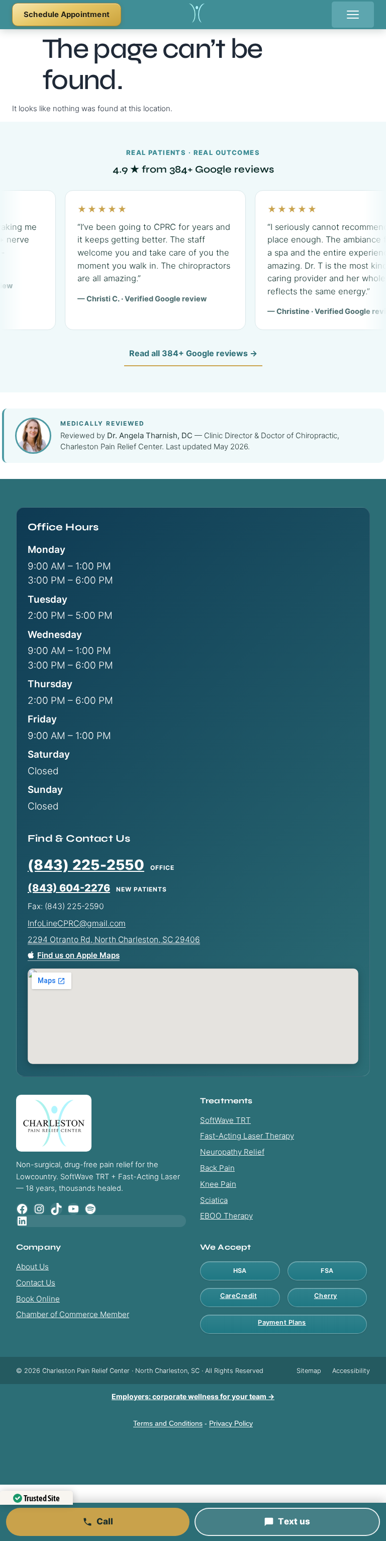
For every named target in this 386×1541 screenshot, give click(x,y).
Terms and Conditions (168, 1423)
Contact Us (35, 1282)
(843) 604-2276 (69, 888)
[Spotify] (90, 1209)
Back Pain (217, 1168)
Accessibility (351, 1370)
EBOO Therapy (226, 1216)
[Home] (197, 15)
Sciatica (214, 1200)
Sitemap (309, 1370)
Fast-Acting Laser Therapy (247, 1136)
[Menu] (353, 15)
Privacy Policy (231, 1423)
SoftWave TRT (225, 1120)
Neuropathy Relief (232, 1152)
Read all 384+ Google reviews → (193, 353)
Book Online (38, 1299)
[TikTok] (56, 1209)
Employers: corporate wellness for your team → (193, 1396)
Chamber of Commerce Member (72, 1314)
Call (105, 1521)
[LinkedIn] (101, 1221)
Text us (294, 1521)
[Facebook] (22, 1209)
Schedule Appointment (67, 14)
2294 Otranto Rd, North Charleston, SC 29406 (114, 939)
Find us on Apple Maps (78, 955)
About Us (32, 1266)
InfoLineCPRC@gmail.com (77, 923)
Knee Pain (218, 1184)
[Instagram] (39, 1209)
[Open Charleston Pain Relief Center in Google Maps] (193, 1016)
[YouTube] (73, 1209)
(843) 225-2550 (86, 864)
